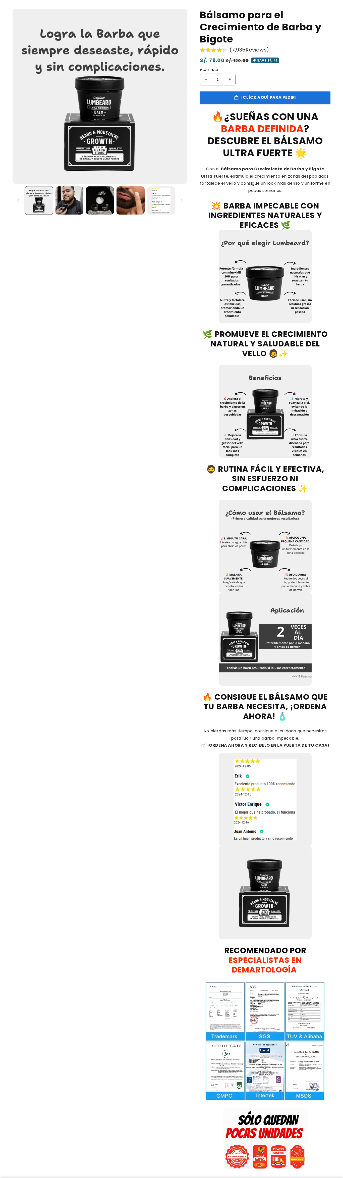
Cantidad (209, 70)
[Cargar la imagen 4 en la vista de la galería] (131, 200)
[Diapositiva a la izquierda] (18, 200)
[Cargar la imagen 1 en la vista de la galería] (39, 200)
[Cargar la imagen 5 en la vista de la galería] (161, 200)
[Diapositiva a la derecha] (181, 200)
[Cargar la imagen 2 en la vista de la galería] (69, 200)
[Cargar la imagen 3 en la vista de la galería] (100, 200)
